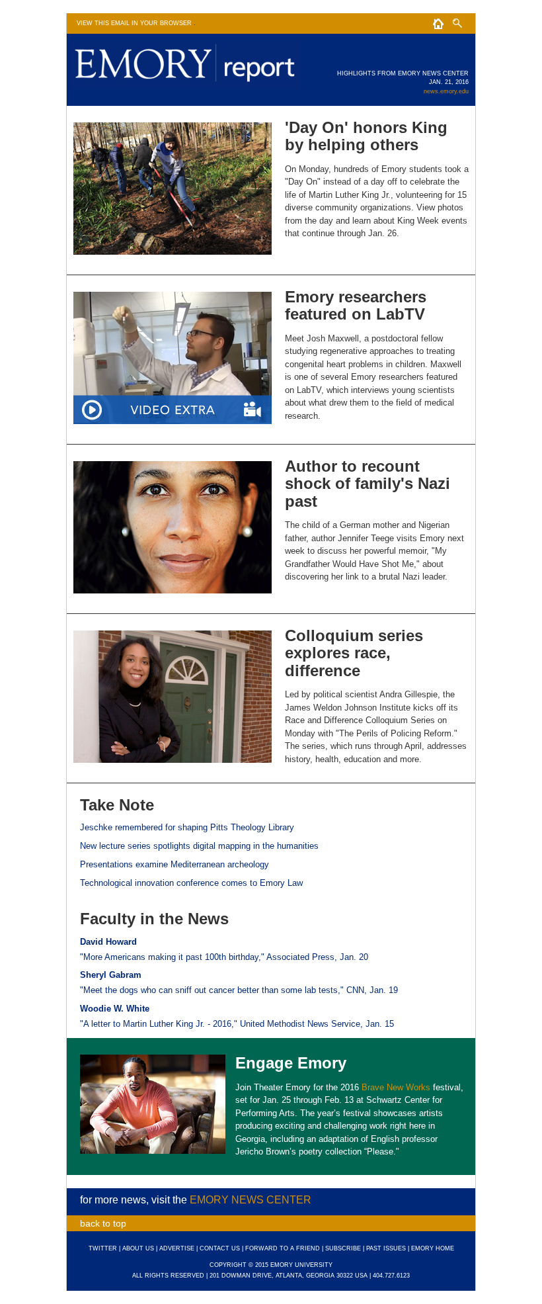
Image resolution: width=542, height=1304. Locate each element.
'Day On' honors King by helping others (366, 135)
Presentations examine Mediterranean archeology (174, 864)
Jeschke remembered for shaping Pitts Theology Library (187, 827)
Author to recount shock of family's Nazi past (367, 483)
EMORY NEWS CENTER (250, 1199)
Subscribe (343, 1248)
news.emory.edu (446, 91)
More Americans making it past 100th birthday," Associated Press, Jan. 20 (225, 957)
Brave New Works (396, 1087)
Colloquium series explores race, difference (354, 653)
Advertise (176, 1248)
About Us (138, 1248)
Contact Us (220, 1248)
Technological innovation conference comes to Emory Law (191, 883)
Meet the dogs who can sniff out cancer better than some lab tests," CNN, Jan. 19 (240, 990)
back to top (103, 1223)
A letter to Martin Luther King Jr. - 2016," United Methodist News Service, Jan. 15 (238, 1024)
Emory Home (432, 1248)
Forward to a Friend (282, 1248)
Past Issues (386, 1248)
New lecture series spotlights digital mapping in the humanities (199, 846)
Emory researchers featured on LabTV (355, 305)
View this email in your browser (135, 23)
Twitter (103, 1248)
